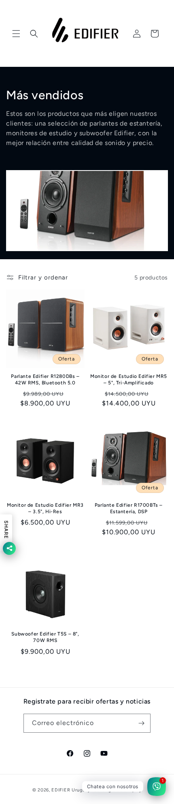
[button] (16, 34)
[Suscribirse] (141, 723)
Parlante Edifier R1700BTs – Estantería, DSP (129, 508)
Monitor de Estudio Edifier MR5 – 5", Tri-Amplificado (128, 379)
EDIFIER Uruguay (71, 790)
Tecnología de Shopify (117, 790)
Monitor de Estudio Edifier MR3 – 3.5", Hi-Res (45, 508)
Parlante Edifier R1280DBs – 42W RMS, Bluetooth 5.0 (45, 379)
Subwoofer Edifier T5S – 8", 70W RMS (45, 637)
